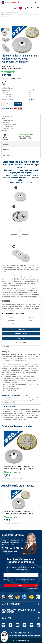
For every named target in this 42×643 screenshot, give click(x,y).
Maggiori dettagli (21, 342)
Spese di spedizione (16, 78)
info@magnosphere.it (9, 551)
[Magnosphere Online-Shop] (10, 2)
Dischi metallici (25, 12)
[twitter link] (3, 625)
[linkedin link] (39, 625)
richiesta (31, 99)
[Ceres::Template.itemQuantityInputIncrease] (12, 104)
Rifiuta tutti (21, 338)
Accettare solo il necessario (21, 334)
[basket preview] (38, 8)
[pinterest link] (31, 625)
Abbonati (20, 585)
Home (2, 12)
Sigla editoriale (20, 313)
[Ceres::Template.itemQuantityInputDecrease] (3, 104)
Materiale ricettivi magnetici (13, 12)
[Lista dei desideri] (26, 8)
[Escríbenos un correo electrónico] (35, 2)
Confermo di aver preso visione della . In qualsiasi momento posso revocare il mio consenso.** (20, 580)
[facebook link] (10, 625)
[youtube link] (18, 625)
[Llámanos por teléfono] (39, 2)
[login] (32, 8)
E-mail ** (7, 573)
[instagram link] (24, 625)
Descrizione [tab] (6, 144)
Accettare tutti (21, 329)
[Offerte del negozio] (20, 8)
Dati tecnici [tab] (6, 150)
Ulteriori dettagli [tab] (7, 155)
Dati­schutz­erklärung (8, 313)
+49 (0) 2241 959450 (25, 138)
